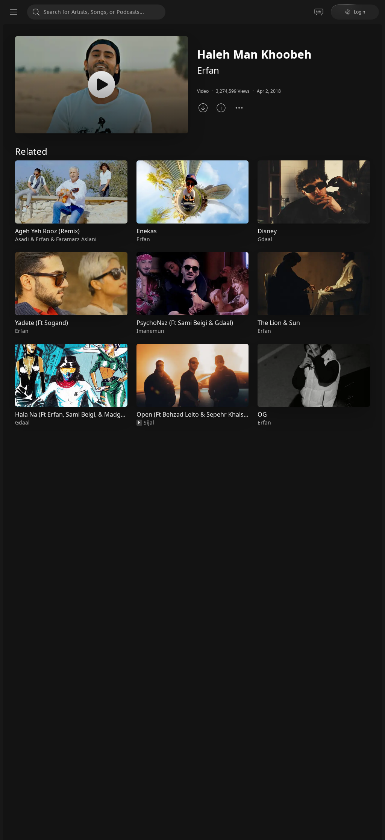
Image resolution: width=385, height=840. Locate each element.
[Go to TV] (319, 12)
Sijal (149, 422)
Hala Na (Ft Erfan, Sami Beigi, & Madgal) (71, 414)
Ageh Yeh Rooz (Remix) (47, 231)
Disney (267, 231)
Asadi (22, 239)
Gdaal (22, 422)
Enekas (146, 231)
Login (359, 12)
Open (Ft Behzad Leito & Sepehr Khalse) (192, 414)
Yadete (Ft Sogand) (41, 323)
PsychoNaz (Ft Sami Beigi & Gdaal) (184, 323)
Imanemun (150, 330)
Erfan (208, 70)
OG (262, 414)
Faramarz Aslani (76, 239)
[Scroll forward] (376, 291)
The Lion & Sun (279, 323)
